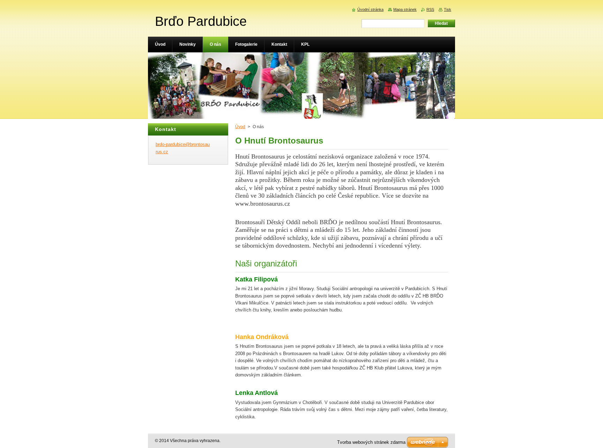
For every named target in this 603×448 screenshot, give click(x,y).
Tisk (447, 9)
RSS (430, 9)
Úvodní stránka (370, 9)
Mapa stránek (405, 9)
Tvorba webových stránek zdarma (371, 442)
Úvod (240, 127)
